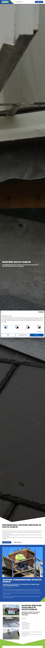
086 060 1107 (19, 2)
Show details (39, 331)
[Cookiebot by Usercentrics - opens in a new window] (39, 312)
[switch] (17, 328)
